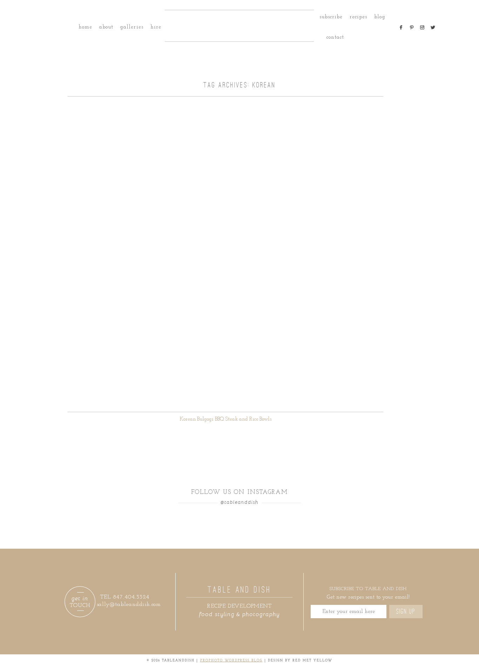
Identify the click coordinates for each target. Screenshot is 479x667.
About (106, 27)
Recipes (358, 17)
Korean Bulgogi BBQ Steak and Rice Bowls (226, 419)
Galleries (131, 27)
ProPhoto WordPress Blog (231, 660)
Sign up (406, 611)
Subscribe (331, 17)
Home (85, 27)
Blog (379, 17)
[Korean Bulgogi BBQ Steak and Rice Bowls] (225, 254)
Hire (155, 27)
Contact (335, 37)
